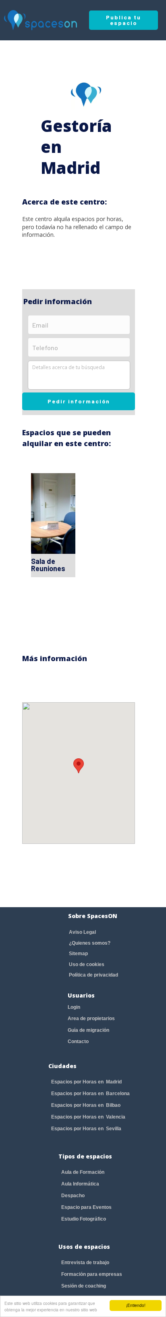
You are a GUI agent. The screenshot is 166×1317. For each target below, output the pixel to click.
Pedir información (79, 401)
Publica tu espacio (123, 20)
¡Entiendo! (135, 1305)
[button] (78, 765)
